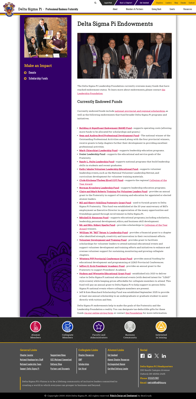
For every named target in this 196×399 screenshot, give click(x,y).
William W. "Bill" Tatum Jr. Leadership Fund (103, 232)
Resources (187, 9)
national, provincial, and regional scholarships (140, 111)
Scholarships (83, 364)
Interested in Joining (161, 336)
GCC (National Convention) (61, 359)
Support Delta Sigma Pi (29, 368)
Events (172, 9)
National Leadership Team (30, 364)
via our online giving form (98, 313)
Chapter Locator (26, 355)
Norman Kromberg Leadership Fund (99, 188)
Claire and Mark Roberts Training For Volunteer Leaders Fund (113, 191)
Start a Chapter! (126, 2)
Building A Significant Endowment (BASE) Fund (105, 128)
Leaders (169, 2)
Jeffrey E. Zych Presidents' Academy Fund (102, 266)
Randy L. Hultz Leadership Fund (96, 161)
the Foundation (133, 313)
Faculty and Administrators (98, 336)
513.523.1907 (153, 378)
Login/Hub (108, 2)
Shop (176, 2)
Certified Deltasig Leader (118, 368)
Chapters (159, 2)
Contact (192, 2)
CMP (80, 359)
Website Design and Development (123, 395)
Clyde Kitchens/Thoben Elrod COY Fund (101, 180)
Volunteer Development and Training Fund (103, 240)
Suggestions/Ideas (58, 355)
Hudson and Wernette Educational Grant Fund (105, 273)
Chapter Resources (86, 355)
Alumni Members (35, 336)
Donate (183, 2)
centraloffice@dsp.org (157, 382)
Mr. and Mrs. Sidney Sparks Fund (97, 225)
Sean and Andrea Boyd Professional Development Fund (109, 135)
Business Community (130, 336)
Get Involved (144, 2)
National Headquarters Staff (31, 359)
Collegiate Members (67, 336)
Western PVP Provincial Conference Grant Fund (105, 258)
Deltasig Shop (56, 364)
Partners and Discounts (60, 368)
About (115, 9)
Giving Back (156, 9)
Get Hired (82, 368)
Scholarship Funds (38, 78)
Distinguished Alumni (116, 364)
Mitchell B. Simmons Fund (93, 217)
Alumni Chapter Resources (118, 359)
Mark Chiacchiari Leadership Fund (98, 150)
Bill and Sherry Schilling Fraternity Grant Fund (105, 202)
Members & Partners (134, 9)
